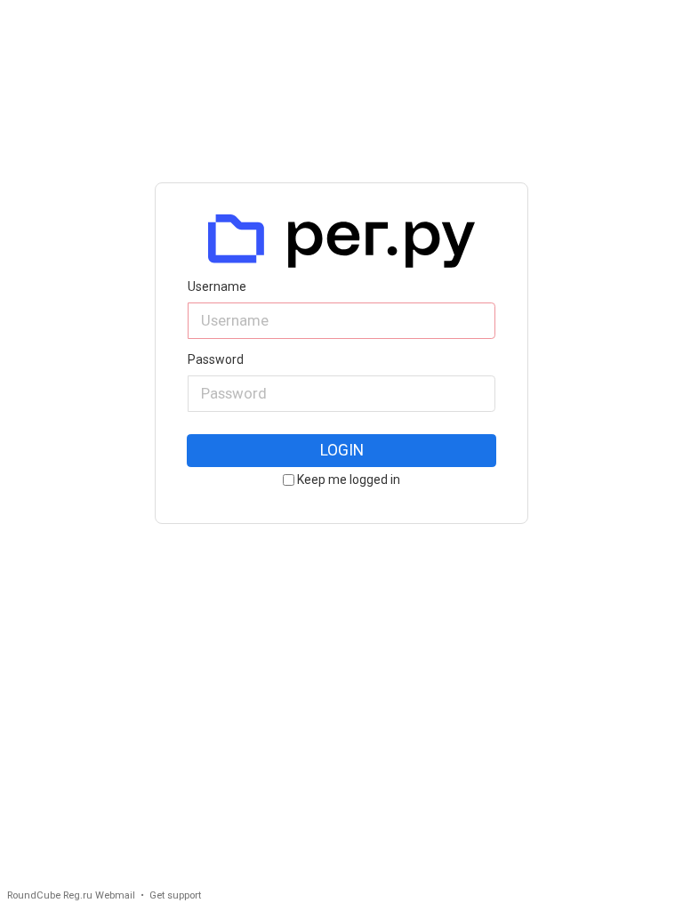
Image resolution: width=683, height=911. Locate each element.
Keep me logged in (348, 479)
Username (217, 287)
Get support (175, 895)
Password (216, 360)
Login (342, 450)
